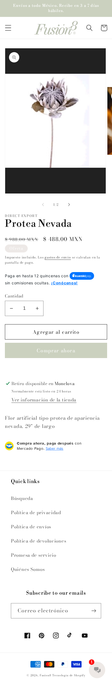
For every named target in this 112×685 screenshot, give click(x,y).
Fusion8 (45, 675)
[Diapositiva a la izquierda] (43, 205)
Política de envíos (31, 526)
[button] (8, 28)
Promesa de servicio (33, 555)
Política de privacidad (36, 512)
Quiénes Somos (28, 569)
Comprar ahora (56, 350)
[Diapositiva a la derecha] (69, 205)
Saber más (54, 448)
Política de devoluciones (38, 540)
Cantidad (14, 296)
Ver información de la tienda (43, 399)
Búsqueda (22, 498)
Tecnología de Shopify (68, 675)
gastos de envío (58, 257)
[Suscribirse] (93, 610)
